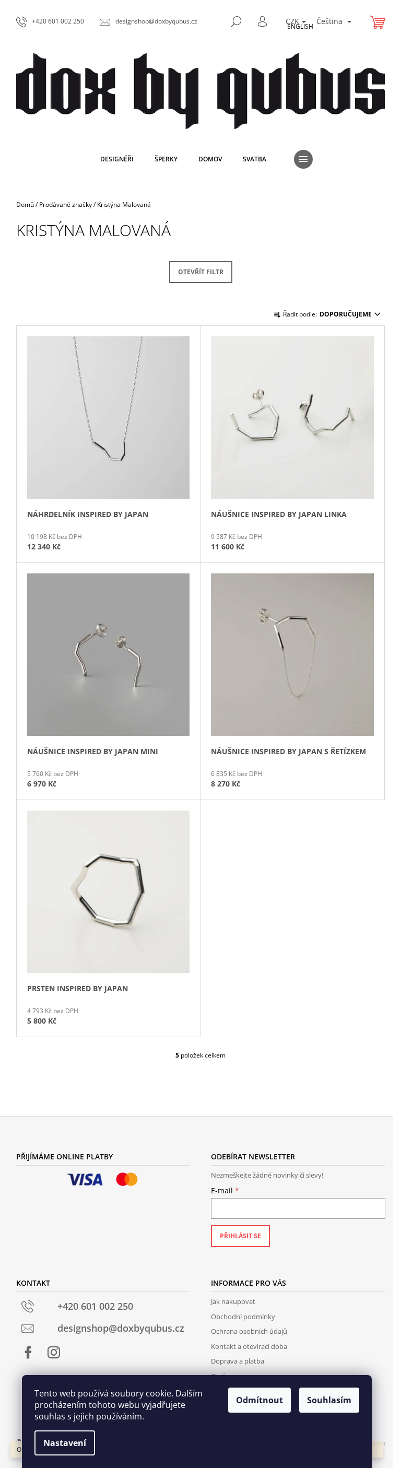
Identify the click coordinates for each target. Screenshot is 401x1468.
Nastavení (64, 1443)
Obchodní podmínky (243, 1316)
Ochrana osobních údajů (249, 1331)
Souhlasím (329, 1400)
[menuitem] (117, 159)
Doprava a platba (237, 1361)
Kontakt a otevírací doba (249, 1346)
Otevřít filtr (200, 271)
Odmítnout (259, 1400)
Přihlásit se (240, 1235)
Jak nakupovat (233, 1301)
